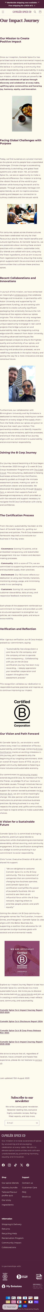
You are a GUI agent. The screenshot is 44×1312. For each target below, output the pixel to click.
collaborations (20, 295)
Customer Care (29, 1187)
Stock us (26, 1197)
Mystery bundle (9, 1187)
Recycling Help (9, 1233)
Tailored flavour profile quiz (9, 1194)
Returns (6, 1229)
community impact (29, 774)
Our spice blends (10, 1183)
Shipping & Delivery (11, 1224)
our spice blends (25, 994)
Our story (6, 1200)
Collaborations (9, 1247)
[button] (3, 11)
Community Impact (11, 1243)
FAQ (24, 1192)
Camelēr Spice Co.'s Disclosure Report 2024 (21, 1021)
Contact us (27, 1183)
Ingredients (8, 1205)
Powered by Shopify (31, 1309)
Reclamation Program (13, 1238)
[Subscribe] (36, 1123)
